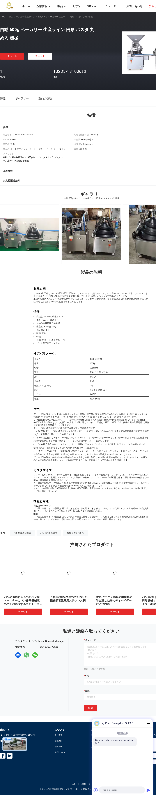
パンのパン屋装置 (48, 533)
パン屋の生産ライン (25, 16)
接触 (90, 708)
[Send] (148, 790)
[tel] (43, 655)
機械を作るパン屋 (75, 533)
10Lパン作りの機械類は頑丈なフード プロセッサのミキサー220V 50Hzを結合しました (68, 600)
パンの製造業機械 (22, 533)
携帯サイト (85, 784)
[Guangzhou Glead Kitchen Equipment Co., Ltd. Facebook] (2, 756)
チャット (12, 56)
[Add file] (96, 790)
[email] (18, 655)
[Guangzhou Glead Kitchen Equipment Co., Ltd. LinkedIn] (9, 756)
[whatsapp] (26, 655)
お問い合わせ (60, 752)
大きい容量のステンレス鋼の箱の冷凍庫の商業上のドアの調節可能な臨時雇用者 (22, 600)
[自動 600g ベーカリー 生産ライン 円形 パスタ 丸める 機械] (23, 573)
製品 (11, 16)
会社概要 (58, 735)
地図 (74, 784)
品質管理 (58, 746)
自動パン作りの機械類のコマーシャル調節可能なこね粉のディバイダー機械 (114, 600)
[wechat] (35, 655)
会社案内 (58, 741)
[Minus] (148, 723)
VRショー (93, 6)
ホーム (3, 16)
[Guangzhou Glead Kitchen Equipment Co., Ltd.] (9, 6)
